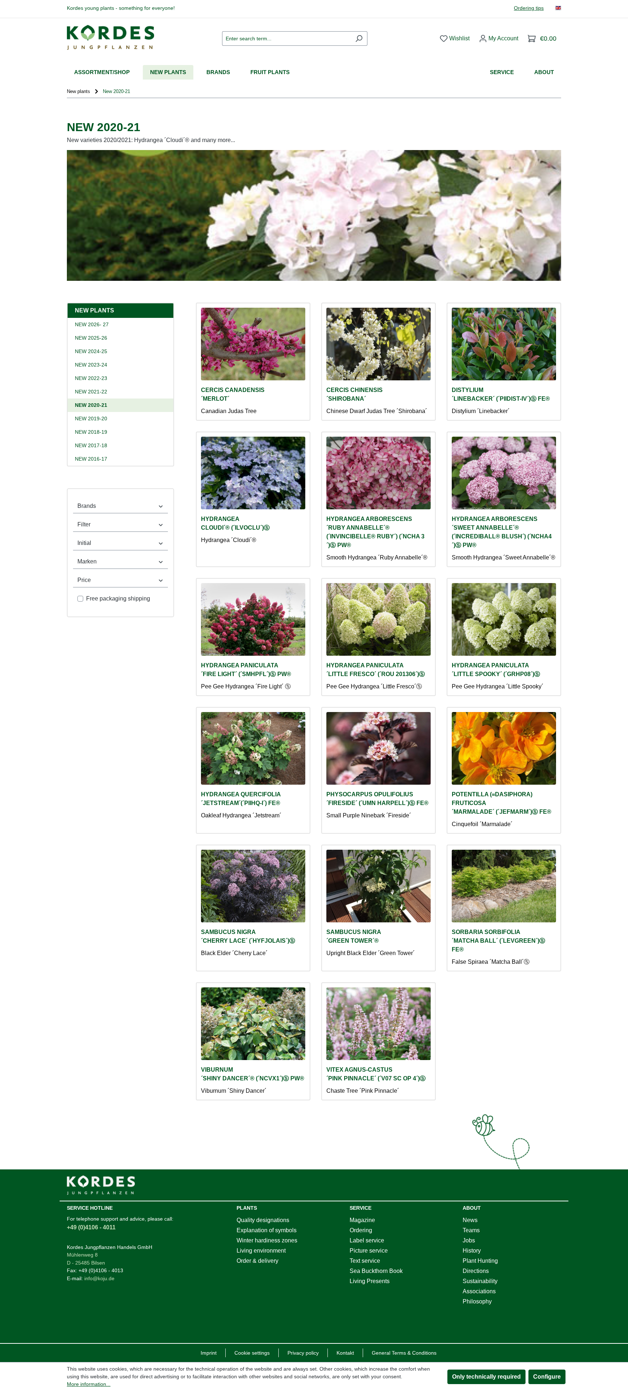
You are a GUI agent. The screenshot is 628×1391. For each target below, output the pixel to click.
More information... (88, 1384)
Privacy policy (303, 1353)
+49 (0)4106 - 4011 (91, 1227)
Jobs (469, 1240)
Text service (365, 1261)
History (472, 1251)
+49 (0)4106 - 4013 (100, 1270)
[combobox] (286, 38)
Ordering (361, 1230)
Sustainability (480, 1281)
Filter (83, 524)
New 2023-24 (91, 365)
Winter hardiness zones (267, 1240)
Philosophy (477, 1301)
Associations (479, 1291)
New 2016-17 (91, 459)
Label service (367, 1240)
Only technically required (486, 1377)
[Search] (358, 38)
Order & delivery (257, 1261)
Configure (547, 1377)
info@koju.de (99, 1278)
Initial (84, 543)
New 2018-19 (91, 432)
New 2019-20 (91, 418)
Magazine (362, 1220)
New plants (94, 310)
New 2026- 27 (92, 324)
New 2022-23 (91, 378)
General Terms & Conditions (404, 1353)
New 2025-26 (91, 338)
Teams (471, 1230)
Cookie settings (252, 1353)
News (470, 1220)
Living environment (261, 1251)
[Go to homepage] (110, 37)
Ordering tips (529, 8)
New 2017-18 (91, 445)
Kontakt (345, 1353)
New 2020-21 (91, 405)
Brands (86, 506)
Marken (87, 561)
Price (84, 580)
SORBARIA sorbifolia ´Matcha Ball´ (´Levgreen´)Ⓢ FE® (498, 941)
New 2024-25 (91, 351)
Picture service (369, 1251)
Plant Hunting (480, 1261)
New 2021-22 (91, 392)
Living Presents (370, 1281)
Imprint (209, 1353)
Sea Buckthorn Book (376, 1271)
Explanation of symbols (267, 1230)
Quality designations (263, 1220)
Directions (476, 1271)
